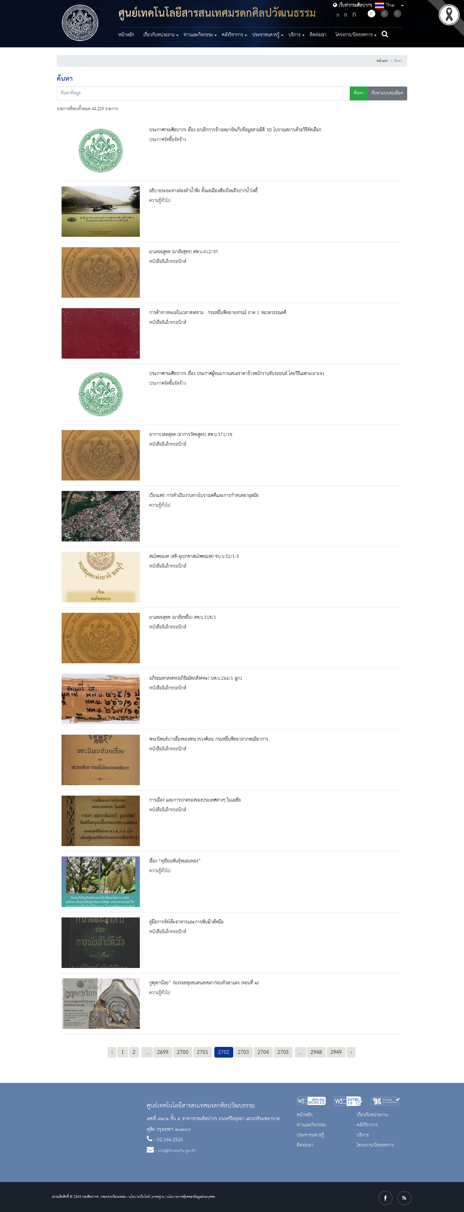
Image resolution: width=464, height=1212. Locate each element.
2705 (283, 1052)
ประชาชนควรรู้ (310, 1135)
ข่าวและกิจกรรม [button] (198, 35)
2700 (182, 1052)
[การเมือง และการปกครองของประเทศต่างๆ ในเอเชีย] (101, 821)
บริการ (363, 1135)
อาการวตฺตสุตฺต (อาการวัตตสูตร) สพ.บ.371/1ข (190, 434)
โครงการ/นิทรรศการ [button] (354, 35)
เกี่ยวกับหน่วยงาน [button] (159, 35)
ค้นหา (359, 93)
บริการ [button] (294, 35)
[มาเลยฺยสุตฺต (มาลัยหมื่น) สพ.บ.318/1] (101, 638)
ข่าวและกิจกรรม (311, 1125)
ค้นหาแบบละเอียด (387, 93)
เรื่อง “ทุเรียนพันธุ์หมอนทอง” (175, 861)
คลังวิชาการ (367, 1125)
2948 (316, 1052)
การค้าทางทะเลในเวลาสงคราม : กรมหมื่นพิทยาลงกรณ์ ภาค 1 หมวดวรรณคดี (217, 312)
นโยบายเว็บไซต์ (139, 1196)
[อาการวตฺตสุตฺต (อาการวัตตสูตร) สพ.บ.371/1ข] (101, 455)
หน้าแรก (382, 60)
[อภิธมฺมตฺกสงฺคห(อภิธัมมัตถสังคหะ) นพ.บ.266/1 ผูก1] (101, 699)
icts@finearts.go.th (177, 1150)
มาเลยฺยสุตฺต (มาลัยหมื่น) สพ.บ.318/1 (182, 617)
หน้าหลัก (126, 35)
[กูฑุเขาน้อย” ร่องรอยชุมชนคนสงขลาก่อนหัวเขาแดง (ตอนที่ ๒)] (101, 1003)
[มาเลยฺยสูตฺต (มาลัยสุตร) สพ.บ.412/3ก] (101, 272)
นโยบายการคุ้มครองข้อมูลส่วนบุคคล (191, 1196)
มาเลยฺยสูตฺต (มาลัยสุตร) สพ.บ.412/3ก (183, 252)
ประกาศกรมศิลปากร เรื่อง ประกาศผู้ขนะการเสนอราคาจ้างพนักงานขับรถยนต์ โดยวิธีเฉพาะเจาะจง (236, 373)
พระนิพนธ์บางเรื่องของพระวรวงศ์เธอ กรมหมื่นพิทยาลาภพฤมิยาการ (208, 739)
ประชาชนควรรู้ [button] (265, 35)
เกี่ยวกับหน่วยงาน (372, 1115)
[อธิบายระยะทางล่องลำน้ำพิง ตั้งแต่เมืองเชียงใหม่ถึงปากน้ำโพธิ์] (101, 211)
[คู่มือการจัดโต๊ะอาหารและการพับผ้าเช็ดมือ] (101, 942)
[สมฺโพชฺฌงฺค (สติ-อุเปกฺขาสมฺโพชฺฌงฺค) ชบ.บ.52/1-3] (101, 577)
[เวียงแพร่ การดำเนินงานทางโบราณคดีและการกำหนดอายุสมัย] (101, 516)
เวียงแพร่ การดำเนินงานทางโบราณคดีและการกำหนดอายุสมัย (204, 495)
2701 (202, 1052)
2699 (163, 1052)
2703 (243, 1052)
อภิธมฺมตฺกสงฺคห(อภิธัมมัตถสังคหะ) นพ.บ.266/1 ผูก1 (195, 678)
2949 (336, 1052)
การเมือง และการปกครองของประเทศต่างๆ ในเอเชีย (195, 800)
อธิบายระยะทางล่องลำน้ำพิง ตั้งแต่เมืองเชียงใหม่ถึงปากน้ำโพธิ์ (203, 191)
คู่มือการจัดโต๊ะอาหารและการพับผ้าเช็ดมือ (186, 922)
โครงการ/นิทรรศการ (375, 1145)
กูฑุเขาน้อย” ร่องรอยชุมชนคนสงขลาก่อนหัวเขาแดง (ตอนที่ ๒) (204, 983)
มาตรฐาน (158, 1196)
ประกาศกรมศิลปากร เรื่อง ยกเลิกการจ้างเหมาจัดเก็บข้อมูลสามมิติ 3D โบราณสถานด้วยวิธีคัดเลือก (235, 130)
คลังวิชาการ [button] (232, 35)
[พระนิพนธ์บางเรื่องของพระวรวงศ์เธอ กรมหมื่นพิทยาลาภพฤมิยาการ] (101, 760)
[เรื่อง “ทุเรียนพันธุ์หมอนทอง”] (101, 882)
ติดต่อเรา (318, 35)
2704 (263, 1052)
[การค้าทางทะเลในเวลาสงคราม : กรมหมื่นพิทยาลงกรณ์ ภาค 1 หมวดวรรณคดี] (101, 333)
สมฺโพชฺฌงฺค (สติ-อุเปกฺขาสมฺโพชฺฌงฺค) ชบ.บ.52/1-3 (194, 556)
